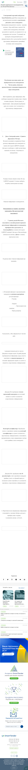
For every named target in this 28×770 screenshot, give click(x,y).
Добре (14, 767)
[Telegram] (16, 756)
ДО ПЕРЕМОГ (14, 702)
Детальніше (14, 678)
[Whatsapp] (14, 756)
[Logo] (3, 2)
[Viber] (11, 756)
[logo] (9, 736)
